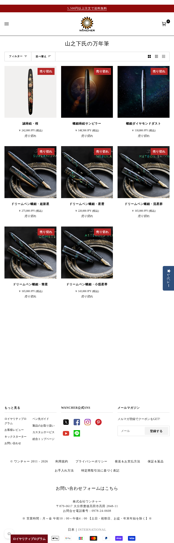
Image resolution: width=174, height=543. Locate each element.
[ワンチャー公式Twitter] (66, 424)
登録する (156, 431)
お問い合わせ (12, 443)
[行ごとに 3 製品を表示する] (156, 56)
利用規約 (61, 461)
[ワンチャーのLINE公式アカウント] (77, 435)
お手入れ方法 (64, 470)
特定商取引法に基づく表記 (100, 470)
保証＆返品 (156, 461)
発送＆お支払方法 (127, 461)
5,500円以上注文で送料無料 (87, 8)
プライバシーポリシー (91, 461)
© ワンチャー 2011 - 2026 (29, 461)
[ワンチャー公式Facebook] (77, 424)
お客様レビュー (14, 429)
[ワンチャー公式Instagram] (87, 424)
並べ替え (41, 56)
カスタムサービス (43, 432)
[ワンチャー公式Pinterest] (98, 424)
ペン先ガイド (40, 418)
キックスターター (15, 436)
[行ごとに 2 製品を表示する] (149, 56)
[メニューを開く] (10, 24)
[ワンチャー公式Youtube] (66, 435)
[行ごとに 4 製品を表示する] (164, 56)
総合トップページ (43, 439)
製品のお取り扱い (43, 425)
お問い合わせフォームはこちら (87, 488)
